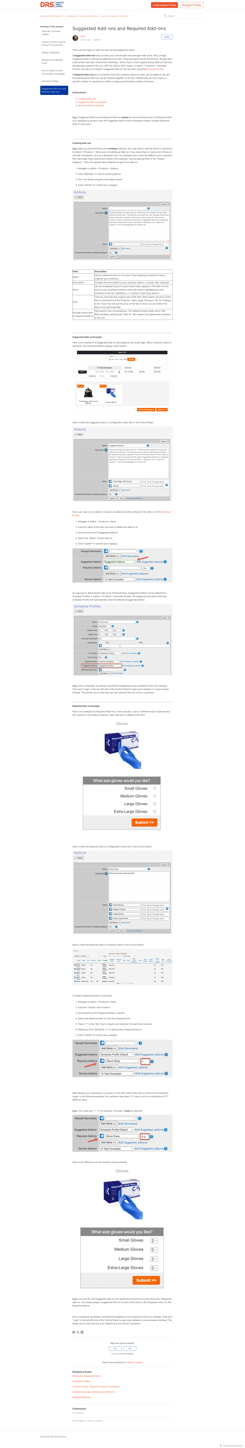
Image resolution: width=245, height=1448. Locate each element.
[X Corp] (78, 1332)
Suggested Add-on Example (92, 102)
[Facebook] (73, 1332)
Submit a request (134, 1362)
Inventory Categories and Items (115, 16)
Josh (82, 36)
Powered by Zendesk (233, 1445)
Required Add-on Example (91, 105)
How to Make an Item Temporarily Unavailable (53, 72)
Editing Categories (51, 52)
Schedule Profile (155, 69)
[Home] (52, 7)
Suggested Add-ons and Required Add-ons (54, 90)
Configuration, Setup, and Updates (81, 16)
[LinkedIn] (82, 1332)
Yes (115, 1348)
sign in (82, 1421)
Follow (167, 37)
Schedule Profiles (50, 81)
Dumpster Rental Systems (51, 16)
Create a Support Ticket (164, 5)
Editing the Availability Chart (52, 61)
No (130, 1348)
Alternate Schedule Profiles (51, 33)
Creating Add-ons (87, 98)
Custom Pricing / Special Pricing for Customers (53, 43)
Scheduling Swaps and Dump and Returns (93, 1391)
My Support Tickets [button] (191, 5)
